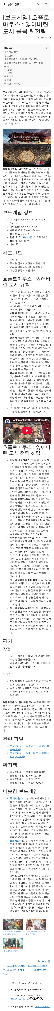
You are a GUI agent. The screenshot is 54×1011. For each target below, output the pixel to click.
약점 (10, 73)
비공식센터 (12, 4)
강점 (10, 69)
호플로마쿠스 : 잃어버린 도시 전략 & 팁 (23, 62)
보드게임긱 (30, 237)
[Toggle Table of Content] (45, 48)
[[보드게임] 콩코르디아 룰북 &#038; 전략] (36, 924)
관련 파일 (9, 76)
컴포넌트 (8, 55)
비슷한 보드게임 (12, 83)
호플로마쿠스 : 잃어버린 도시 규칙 (21, 59)
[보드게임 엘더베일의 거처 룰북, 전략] (13, 924)
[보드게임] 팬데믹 (10, 951)
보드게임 (46, 961)
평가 (6, 66)
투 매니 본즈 (16, 798)
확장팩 (7, 79)
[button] (38, 4)
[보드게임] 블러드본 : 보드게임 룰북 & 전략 (14, 969)
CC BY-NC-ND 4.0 (20, 999)
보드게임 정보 (11, 52)
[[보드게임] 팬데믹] (13, 943)
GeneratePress (42, 1006)
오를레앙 (14, 840)
